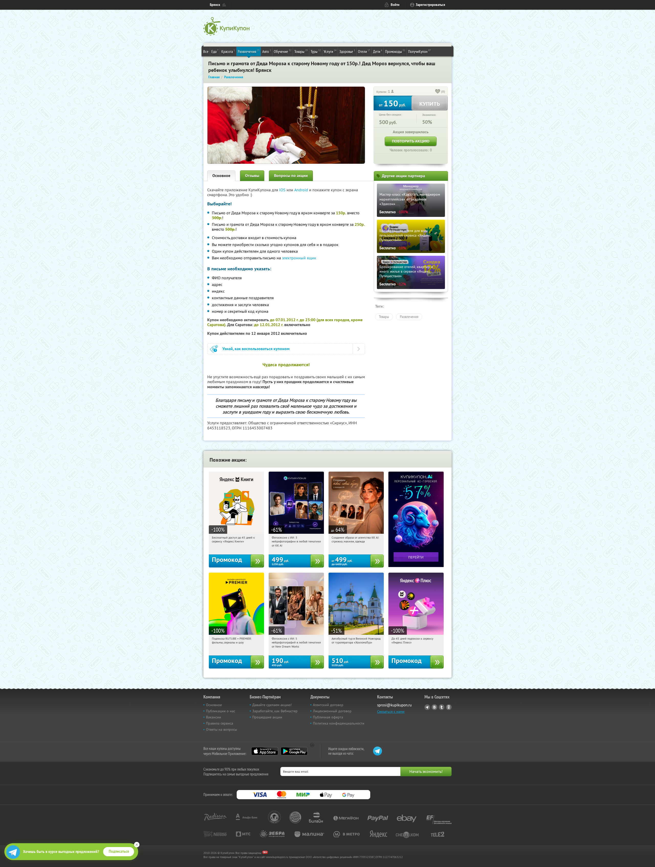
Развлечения (248, 51)
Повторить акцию (410, 141)
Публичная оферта (328, 717)
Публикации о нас (220, 711)
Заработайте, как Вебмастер (275, 711)
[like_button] (437, 91)
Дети (377, 51)
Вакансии (213, 717)
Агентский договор (328, 705)
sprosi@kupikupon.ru (394, 705)
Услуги (330, 51)
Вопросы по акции (291, 175)
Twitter (441, 707)
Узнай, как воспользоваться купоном (256, 348)
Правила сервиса (219, 723)
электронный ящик (299, 257)
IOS (283, 189)
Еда (215, 51)
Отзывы (252, 175)
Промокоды (395, 51)
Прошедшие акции (267, 717)
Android (301, 189)
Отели (364, 51)
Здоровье (347, 51)
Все (206, 51)
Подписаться (119, 851)
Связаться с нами (391, 711)
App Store (264, 751)
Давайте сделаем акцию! (272, 705)
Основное (221, 175)
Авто (266, 51)
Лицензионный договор (332, 711)
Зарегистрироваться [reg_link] (430, 5)
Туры (316, 51)
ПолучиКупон (419, 51)
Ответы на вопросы (221, 729)
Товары (301, 51)
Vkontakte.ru (434, 707)
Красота (228, 51)
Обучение (282, 51)
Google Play (294, 751)
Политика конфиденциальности (338, 723)
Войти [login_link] (395, 5)
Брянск (215, 5)
